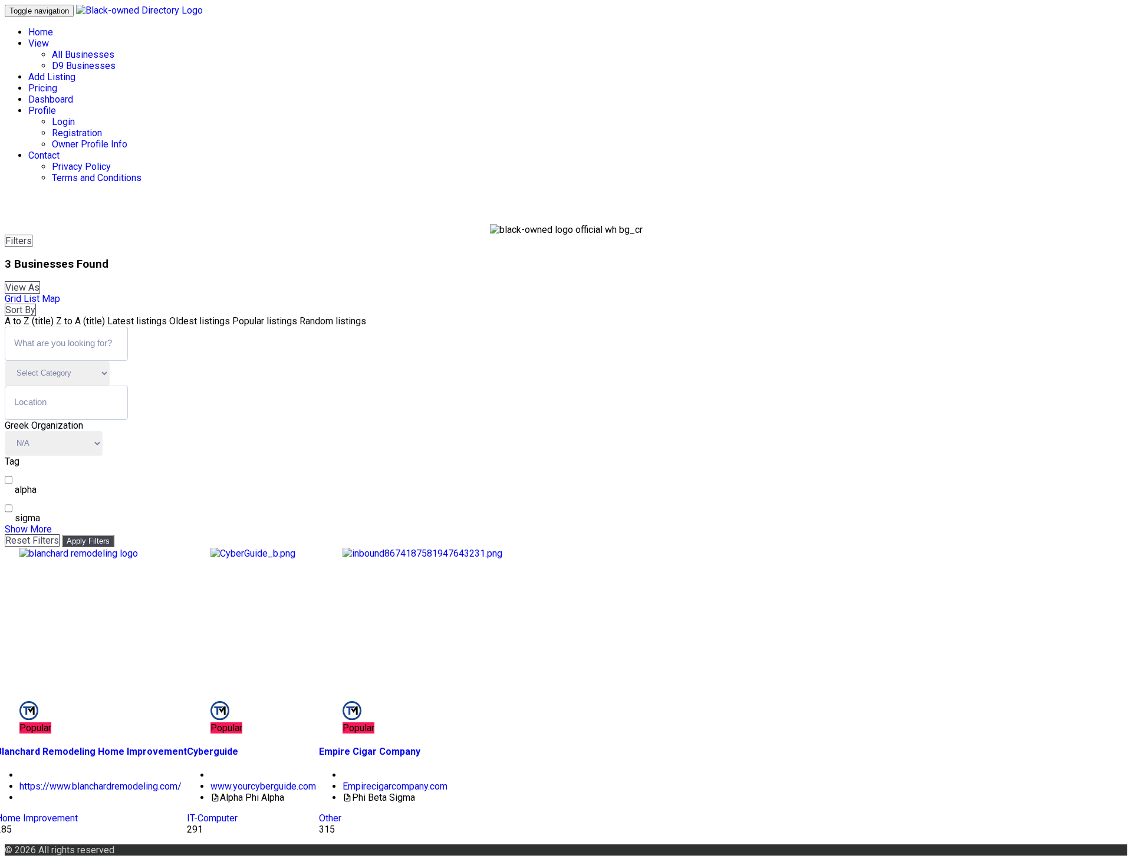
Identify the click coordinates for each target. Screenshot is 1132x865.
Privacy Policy (81, 166)
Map (51, 298)
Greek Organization (44, 425)
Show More (28, 529)
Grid (13, 298)
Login (63, 121)
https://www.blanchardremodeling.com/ (100, 786)
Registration (77, 133)
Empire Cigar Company (369, 751)
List (32, 298)
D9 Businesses (84, 65)
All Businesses (83, 54)
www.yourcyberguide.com (263, 786)
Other (330, 818)
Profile (42, 110)
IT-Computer (212, 818)
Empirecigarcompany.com (395, 786)
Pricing (42, 88)
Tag (12, 461)
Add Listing (51, 77)
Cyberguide (212, 751)
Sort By (20, 309)
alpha (26, 489)
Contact (44, 155)
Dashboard (50, 99)
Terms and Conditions (97, 177)
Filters (18, 240)
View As (22, 287)
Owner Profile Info (89, 144)
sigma (27, 518)
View (38, 43)
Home (40, 32)
